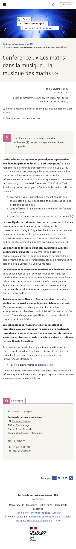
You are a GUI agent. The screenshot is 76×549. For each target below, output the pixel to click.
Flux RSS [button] (62, 478)
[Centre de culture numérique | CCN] (19, 19)
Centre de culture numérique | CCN (18, 43)
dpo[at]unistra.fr (44, 364)
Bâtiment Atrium (21, 421)
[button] (53, 4)
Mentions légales (40, 512)
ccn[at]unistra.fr (22, 450)
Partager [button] (45, 478)
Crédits (57, 512)
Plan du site (22, 512)
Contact (68, 4)
